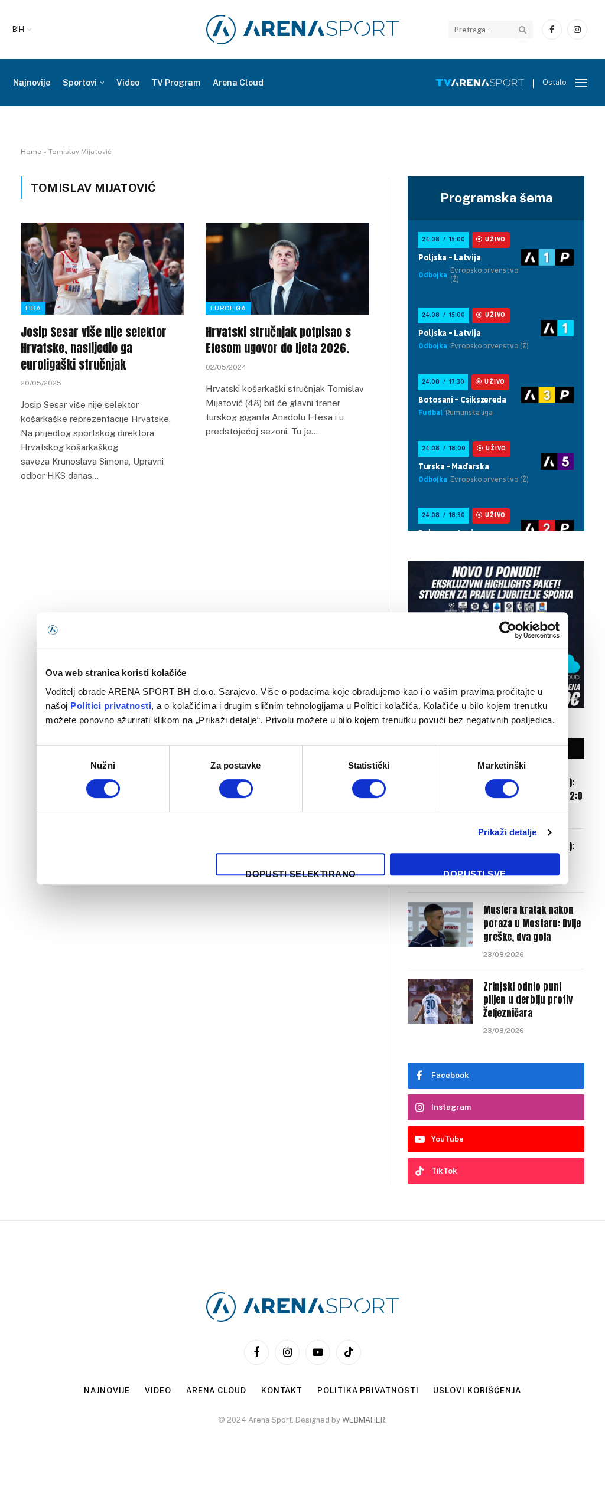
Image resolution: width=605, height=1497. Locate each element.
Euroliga (228, 308)
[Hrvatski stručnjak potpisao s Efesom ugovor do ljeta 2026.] (287, 269)
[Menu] (581, 83)
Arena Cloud (238, 82)
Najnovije (31, 82)
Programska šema (496, 197)
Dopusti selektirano (300, 872)
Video (127, 82)
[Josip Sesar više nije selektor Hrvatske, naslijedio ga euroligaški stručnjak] (102, 269)
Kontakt (281, 1390)
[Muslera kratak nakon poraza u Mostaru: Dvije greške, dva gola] (440, 924)
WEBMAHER (363, 1420)
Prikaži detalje (507, 832)
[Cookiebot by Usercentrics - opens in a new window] (508, 630)
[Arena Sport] (302, 29)
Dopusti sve (474, 872)
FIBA (33, 308)
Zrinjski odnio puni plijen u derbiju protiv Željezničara (528, 1000)
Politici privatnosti (110, 706)
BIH (18, 29)
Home (31, 152)
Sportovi (80, 82)
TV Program (175, 82)
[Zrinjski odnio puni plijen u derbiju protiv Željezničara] (440, 1001)
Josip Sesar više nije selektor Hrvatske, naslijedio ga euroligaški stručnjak (94, 348)
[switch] (236, 788)
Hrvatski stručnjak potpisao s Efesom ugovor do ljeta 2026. (278, 340)
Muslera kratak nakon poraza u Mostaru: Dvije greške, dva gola (532, 923)
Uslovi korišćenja (477, 1390)
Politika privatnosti (367, 1390)
